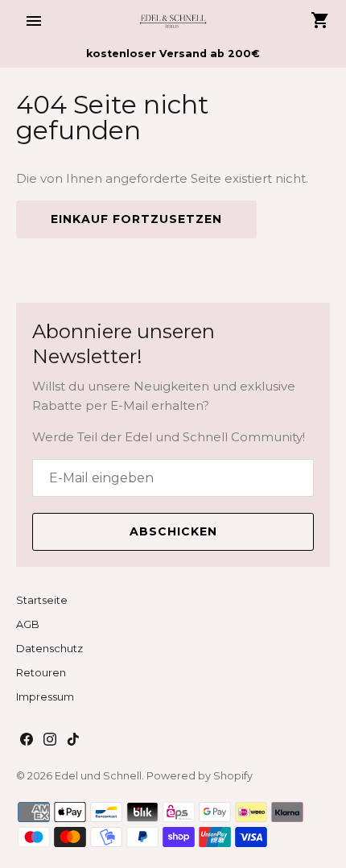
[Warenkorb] (320, 20)
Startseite (42, 600)
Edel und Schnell (98, 776)
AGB (27, 624)
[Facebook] (26, 741)
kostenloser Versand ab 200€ (173, 54)
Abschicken (173, 531)
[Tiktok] (73, 741)
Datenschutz (49, 649)
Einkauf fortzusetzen (136, 219)
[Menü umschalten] (33, 21)
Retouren (41, 673)
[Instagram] (49, 741)
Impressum (45, 697)
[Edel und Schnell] (173, 20)
